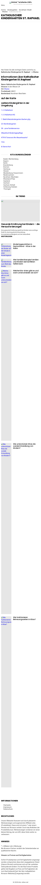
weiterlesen (6, 236)
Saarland (6, 181)
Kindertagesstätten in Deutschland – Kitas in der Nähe (24, 246)
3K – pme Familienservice (10, 128)
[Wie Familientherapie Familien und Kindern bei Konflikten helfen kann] (6, 263)
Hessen (6, 171)
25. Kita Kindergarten (8, 124)
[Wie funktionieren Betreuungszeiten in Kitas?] (6, 701)
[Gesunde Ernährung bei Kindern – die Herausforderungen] (20, 211)
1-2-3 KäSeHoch (7, 110)
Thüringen (7, 189)
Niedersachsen (8, 175)
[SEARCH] (38, 3)
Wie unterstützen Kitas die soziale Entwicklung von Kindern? (24, 446)
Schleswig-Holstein (10, 187)
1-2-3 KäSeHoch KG (8, 115)
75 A (2, 142)
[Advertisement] (20, 47)
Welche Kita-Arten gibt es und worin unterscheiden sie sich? (25, 271)
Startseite (7, 805)
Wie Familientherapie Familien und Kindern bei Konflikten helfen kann (25, 262)
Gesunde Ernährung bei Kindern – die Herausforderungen (20, 225)
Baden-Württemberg (10, 159)
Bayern (6, 161)
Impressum (7, 807)
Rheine (6, 89)
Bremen (6, 167)
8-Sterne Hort (6, 147)
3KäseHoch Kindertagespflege (12, 133)
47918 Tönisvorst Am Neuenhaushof (14, 137)
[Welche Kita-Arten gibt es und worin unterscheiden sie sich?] (6, 355)
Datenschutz (8, 809)
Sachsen (6, 183)
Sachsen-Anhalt (9, 185)
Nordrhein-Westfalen (10, 177)
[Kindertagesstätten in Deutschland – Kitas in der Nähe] (6, 249)
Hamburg (6, 169)
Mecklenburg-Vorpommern (13, 173)
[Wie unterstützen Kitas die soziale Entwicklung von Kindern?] (6, 528)
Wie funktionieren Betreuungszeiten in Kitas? (24, 618)
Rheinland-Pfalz (9, 179)
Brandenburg (8, 165)
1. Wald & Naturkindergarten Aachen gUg (15, 119)
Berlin (5, 163)
